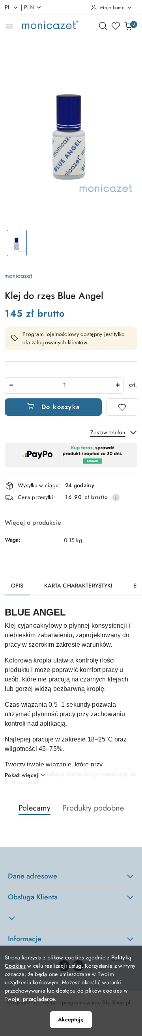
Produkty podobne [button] (93, 808)
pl (8, 7)
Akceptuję (71, 1019)
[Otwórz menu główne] (9, 25)
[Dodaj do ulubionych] (121, 407)
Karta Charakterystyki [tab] (78, 585)
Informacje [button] (24, 939)
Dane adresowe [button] (32, 876)
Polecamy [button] (34, 808)
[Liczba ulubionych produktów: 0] (115, 25)
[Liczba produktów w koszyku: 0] (128, 25)
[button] (71, 918)
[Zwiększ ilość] (117, 385)
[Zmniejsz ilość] (11, 385)
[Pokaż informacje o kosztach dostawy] (116, 497)
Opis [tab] (17, 585)
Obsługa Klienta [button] (33, 897)
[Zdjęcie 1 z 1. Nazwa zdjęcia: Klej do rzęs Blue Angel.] (17, 243)
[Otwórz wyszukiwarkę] (103, 25)
